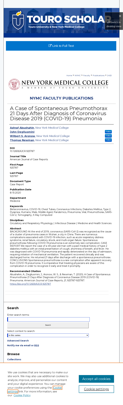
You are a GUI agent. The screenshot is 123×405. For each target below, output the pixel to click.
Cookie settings (96, 389)
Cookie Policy (22, 395)
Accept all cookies (96, 379)
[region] (61, 384)
